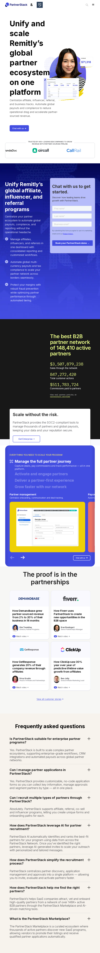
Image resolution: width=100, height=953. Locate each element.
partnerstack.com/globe (60, 397)
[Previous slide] (12, 557)
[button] (93, 4)
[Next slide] (22, 557)
